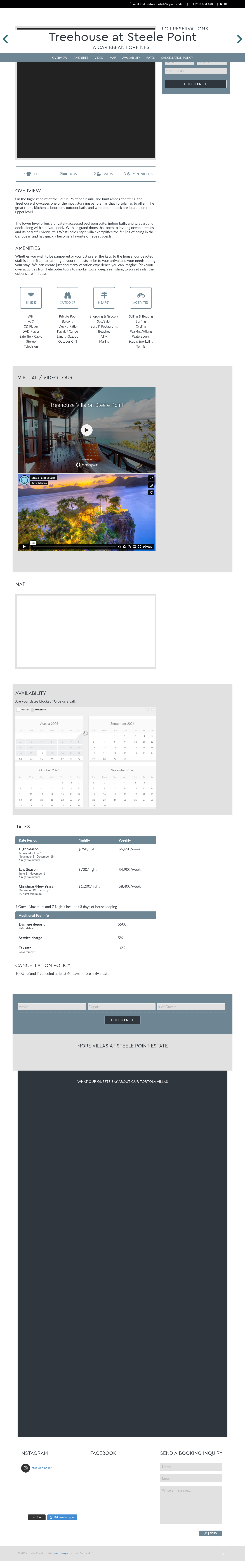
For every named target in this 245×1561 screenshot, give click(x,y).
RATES (150, 58)
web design (61, 1553)
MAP (113, 58)
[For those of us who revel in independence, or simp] (73, 1494)
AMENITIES (81, 58)
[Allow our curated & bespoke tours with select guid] (73, 1481)
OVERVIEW (59, 58)
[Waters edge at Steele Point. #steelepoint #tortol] (52, 1481)
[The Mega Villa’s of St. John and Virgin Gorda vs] (52, 1506)
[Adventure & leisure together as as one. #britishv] (31, 1494)
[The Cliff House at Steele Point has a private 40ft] (52, 1494)
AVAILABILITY (131, 58)
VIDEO (99, 58)
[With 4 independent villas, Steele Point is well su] (31, 1481)
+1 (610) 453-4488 (202, 4)
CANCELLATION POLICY (177, 58)
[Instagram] (225, 4)
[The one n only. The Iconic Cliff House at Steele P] (31, 1506)
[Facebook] (221, 4)
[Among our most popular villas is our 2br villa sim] (73, 1506)
